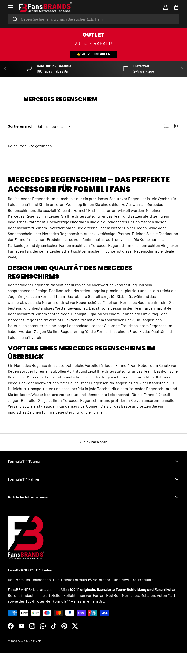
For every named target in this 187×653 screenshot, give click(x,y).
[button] (176, 7)
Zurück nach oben (93, 442)
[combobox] (93, 19)
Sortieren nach (21, 126)
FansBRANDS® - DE (29, 641)
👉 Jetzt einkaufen (93, 54)
